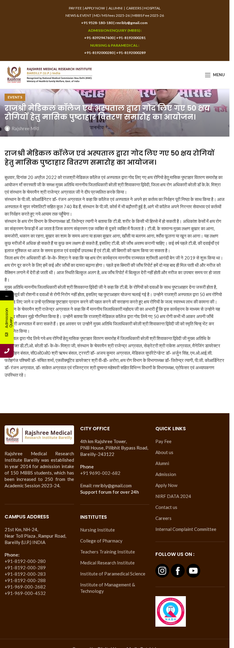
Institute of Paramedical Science (112, 573)
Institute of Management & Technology (107, 588)
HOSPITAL (152, 8)
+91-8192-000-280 (25, 561)
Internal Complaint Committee (185, 529)
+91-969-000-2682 (25, 586)
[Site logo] (49, 74)
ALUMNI (115, 8)
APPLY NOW (94, 8)
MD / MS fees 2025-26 (112, 15)
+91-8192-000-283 (25, 574)
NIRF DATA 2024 (173, 496)
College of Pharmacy (101, 540)
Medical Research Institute (107, 562)
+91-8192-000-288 (25, 580)
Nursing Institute (97, 529)
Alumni (162, 463)
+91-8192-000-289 (25, 567)
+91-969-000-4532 (25, 593)
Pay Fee (163, 441)
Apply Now (166, 485)
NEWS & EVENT (78, 15)
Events (15, 97)
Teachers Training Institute (107, 551)
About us (164, 452)
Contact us (166, 507)
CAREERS (133, 8)
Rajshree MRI (25, 128)
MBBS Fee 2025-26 (148, 15)
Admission (165, 474)
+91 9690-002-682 (100, 473)
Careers (163, 518)
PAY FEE (75, 8)
